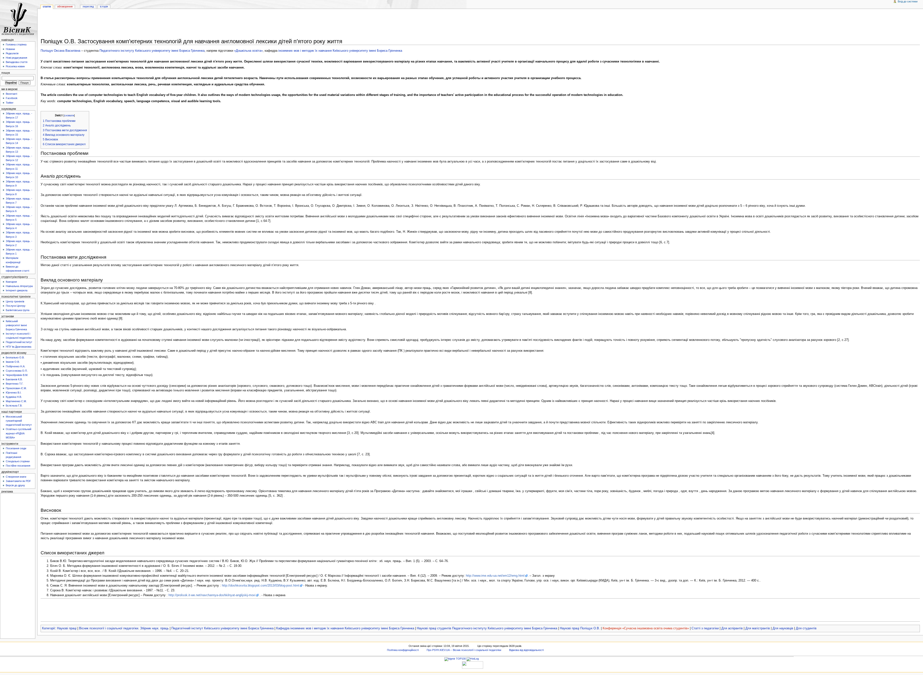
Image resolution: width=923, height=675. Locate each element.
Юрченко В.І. (13, 392)
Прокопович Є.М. (16, 388)
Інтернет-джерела (16, 290)
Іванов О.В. (13, 361)
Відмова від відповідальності (526, 650)
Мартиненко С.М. (16, 401)
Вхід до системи (907, 1)
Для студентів (806, 628)
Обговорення (65, 6)
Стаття (47, 6)
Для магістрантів (757, 628)
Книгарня (11, 281)
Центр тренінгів (15, 301)
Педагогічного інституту (117, 50)
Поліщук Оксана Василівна (60, 50)
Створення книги (16, 476)
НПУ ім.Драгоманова (18, 346)
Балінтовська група (17, 310)
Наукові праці (66, 628)
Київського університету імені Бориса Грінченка (170, 50)
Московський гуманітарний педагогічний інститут (19, 420)
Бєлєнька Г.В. (14, 405)
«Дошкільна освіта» (248, 50)
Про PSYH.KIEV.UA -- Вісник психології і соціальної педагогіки (464, 650)
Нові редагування (16, 57)
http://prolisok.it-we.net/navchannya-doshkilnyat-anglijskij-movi (212, 595)
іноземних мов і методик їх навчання (305, 50)
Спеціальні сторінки (18, 461)
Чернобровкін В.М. (17, 375)
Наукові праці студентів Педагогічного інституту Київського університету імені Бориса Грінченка (487, 628)
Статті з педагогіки (705, 628)
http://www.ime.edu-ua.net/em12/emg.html (495, 575)
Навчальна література (19, 286)
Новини (10, 49)
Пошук (5, 72)
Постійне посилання (18, 465)
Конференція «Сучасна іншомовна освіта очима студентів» (646, 628)
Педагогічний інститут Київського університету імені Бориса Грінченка (222, 628)
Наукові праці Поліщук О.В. (580, 628)
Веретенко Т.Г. (14, 383)
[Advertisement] (480, 24)
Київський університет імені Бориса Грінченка (16, 325)
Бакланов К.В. (14, 379)
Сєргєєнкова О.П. (17, 370)
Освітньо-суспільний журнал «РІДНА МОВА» (18, 433)
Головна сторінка (16, 44)
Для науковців (783, 628)
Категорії (48, 628)
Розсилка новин (15, 66)
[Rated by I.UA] (472, 664)
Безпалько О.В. (15, 357)
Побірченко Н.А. (15, 366)
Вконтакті (11, 93)
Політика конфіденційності (403, 650)
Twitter (9, 102)
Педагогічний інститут (19, 342)
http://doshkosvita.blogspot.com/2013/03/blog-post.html (260, 585)
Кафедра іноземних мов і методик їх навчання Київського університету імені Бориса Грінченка (345, 628)
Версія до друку (15, 485)
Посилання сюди (16, 448)
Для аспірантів (732, 628)
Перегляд (88, 6)
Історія (104, 6)
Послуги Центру (15, 305)
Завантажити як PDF (18, 481)
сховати (69, 115)
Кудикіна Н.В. (14, 396)
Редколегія (12, 53)
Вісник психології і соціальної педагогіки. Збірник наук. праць (124, 628)
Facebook (12, 98)
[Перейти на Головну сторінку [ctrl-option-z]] (18, 18)
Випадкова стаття (16, 62)
